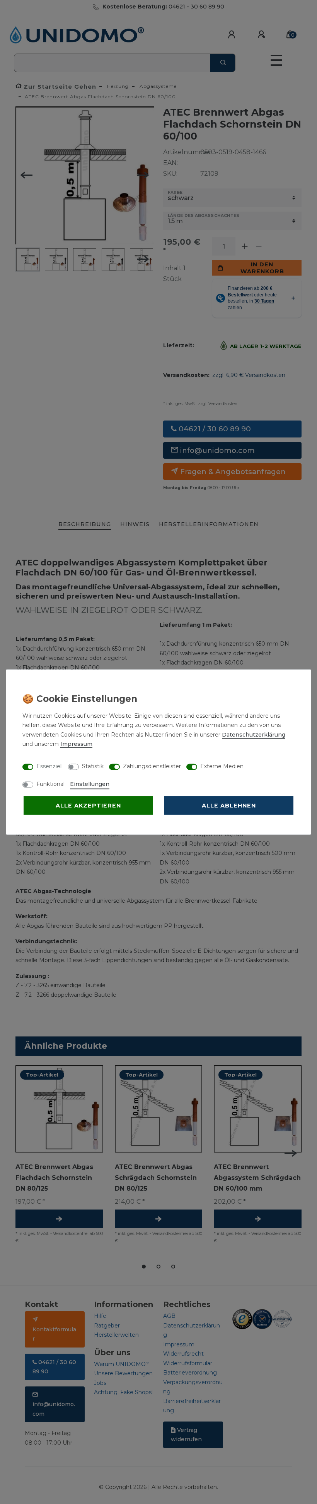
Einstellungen (89, 783)
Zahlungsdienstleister (152, 766)
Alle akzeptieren (88, 805)
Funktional (50, 783)
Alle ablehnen (229, 805)
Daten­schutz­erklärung (253, 734)
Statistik (93, 766)
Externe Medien (222, 766)
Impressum (76, 743)
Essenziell (49, 766)
